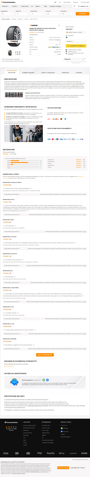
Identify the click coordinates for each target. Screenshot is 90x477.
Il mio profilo (85, 2)
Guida (45, 6)
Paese (24, 440)
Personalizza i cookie (77, 467)
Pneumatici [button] (5, 6)
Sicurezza (79, 72)
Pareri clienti (67, 2)
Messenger (65, 431)
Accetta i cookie (63, 467)
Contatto (75, 2)
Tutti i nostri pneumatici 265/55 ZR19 (11, 59)
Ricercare (82, 13)
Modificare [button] (59, 39)
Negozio (38, 6)
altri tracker (22, 473)
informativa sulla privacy (35, 405)
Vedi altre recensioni (45, 354)
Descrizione (11, 72)
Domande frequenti (28, 72)
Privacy (25, 442)
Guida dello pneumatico (29, 428)
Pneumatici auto (46, 425)
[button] (76, 32)
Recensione (65, 72)
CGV (24, 437)
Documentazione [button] (9, 366)
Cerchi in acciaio (46, 428)
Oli (32, 6)
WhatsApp (65, 428)
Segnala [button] (84, 194)
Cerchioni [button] (14, 6)
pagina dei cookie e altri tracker (32, 470)
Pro (60, 2)
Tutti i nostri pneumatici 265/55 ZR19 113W (12, 61)
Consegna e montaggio (55, 6)
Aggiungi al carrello (77, 45)
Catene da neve (25, 6)
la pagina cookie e (16, 473)
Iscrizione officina (27, 432)
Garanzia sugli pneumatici (29, 425)
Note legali (25, 435)
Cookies (25, 445)
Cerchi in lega (45, 430)
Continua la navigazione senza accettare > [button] (80, 459)
